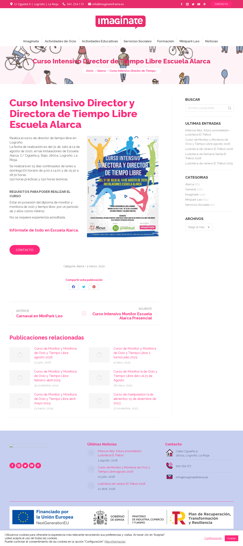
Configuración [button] (213, 538)
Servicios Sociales (197, 204)
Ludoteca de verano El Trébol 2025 (209, 163)
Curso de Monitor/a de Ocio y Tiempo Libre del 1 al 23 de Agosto (135, 376)
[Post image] (19, 354)
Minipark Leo (193, 199)
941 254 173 (75, 4)
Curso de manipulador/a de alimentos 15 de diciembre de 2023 (135, 398)
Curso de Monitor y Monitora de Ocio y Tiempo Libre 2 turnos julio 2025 (135, 353)
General (190, 189)
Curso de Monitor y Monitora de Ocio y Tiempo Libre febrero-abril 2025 (55, 376)
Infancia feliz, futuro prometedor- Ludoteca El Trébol (207, 132)
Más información (115, 541)
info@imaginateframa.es (108, 4)
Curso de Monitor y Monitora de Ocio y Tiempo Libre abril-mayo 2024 (55, 398)
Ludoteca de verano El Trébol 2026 (209, 149)
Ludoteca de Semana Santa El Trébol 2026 (205, 156)
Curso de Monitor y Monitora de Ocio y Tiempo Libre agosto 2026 (55, 353)
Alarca (80, 266)
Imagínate (192, 194)
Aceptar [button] (231, 538)
